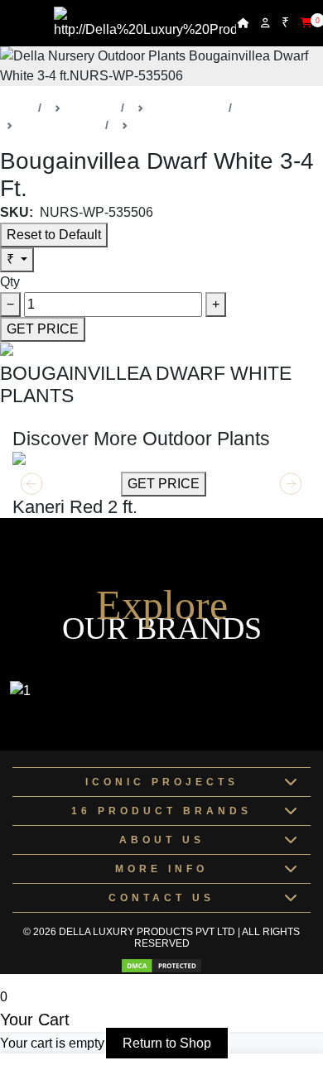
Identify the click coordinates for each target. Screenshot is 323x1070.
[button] (291, 484)
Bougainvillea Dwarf (187, 125)
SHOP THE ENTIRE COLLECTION (105, 417)
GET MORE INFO (65, 484)
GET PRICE (43, 329)
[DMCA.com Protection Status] (161, 965)
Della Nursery (186, 107)
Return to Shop (167, 1043)
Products (91, 107)
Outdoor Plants (59, 125)
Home (15, 107)
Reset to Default (54, 235)
